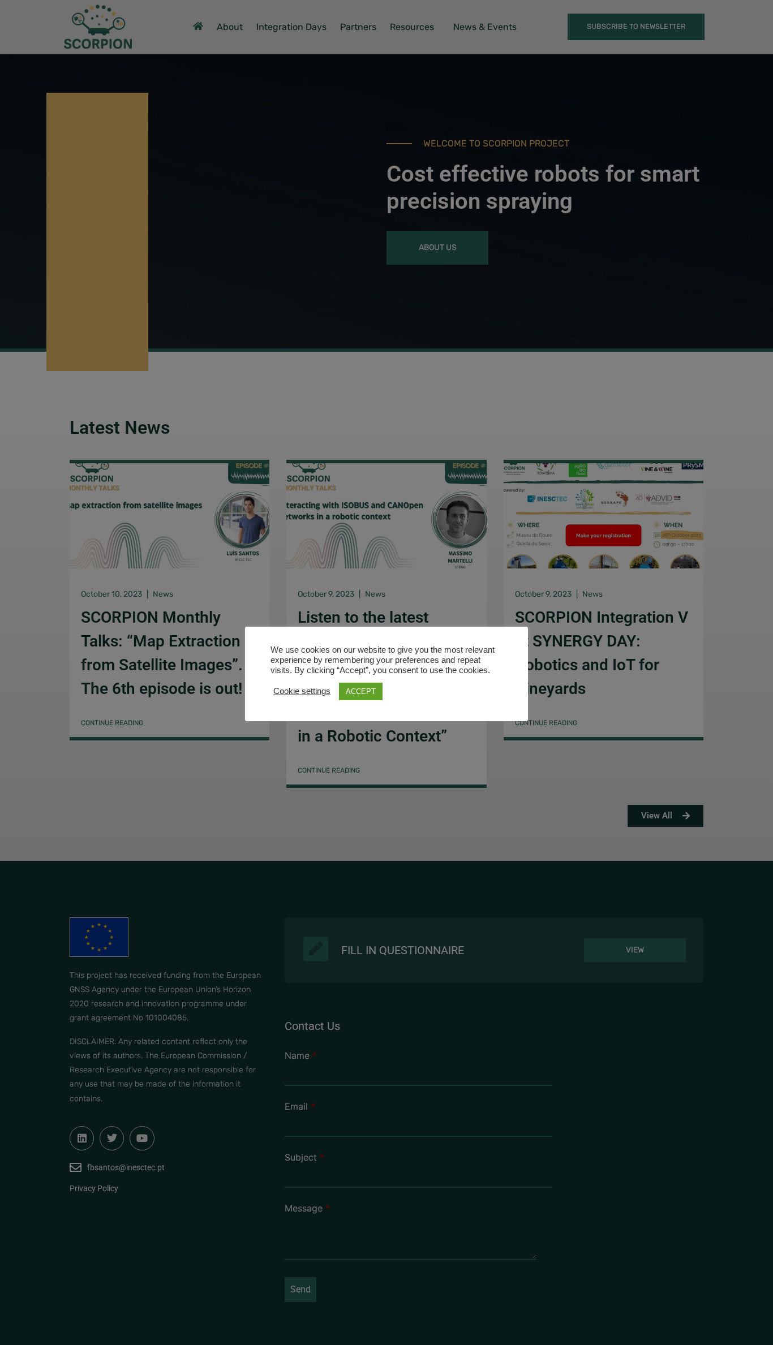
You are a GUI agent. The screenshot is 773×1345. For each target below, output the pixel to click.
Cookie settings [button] (301, 691)
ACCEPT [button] (361, 691)
